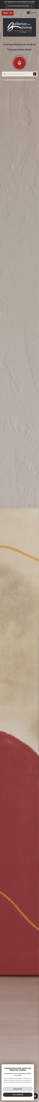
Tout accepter (17, 1094)
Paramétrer (18, 1089)
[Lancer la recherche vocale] (20, 62)
